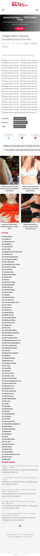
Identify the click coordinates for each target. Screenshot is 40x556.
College (26, 43)
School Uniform (20, 126)
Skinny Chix (8, 449)
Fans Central (8, 247)
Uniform (5, 46)
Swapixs (7, 295)
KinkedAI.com (9, 388)
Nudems (7, 411)
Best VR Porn (8, 287)
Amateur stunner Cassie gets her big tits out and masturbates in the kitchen (9, 188)
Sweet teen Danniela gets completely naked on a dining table (9, 226)
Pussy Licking (9, 515)
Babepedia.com (9, 242)
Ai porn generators (10, 345)
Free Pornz (8, 305)
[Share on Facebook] (22, 136)
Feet (27, 465)
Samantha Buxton (20, 122)
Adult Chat (7, 368)
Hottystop (7, 406)
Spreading (12, 467)
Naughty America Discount (13, 252)
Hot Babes (7, 416)
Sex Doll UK (8, 269)
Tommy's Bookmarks (11, 257)
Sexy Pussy (8, 447)
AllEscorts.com (9, 386)
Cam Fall (7, 350)
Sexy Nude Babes (10, 318)
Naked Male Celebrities (12, 424)
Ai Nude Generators (10, 348)
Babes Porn (8, 277)
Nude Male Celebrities (11, 333)
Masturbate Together (11, 353)
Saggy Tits (5, 467)
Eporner (6, 280)
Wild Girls (7, 459)
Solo (33, 477)
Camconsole (8, 292)
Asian (3, 501)
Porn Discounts (9, 262)
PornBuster (8, 434)
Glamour (18, 501)
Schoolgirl (34, 43)
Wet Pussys (8, 457)
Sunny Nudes (8, 452)
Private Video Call (10, 383)
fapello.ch (7, 239)
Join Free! (20, 28)
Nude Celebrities (9, 429)
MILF (3, 503)
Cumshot (23, 489)
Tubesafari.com (9, 323)
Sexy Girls (7, 442)
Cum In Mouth (16, 489)
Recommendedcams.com (12, 381)
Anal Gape (4, 465)
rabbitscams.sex (7, 361)
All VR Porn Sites (9, 282)
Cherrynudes (8, 409)
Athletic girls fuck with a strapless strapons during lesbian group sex (30, 226)
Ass (9, 465)
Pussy (6, 436)
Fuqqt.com (7, 325)
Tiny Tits (5, 479)
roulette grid (17, 554)
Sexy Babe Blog (9, 439)
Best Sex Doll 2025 (10, 378)
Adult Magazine (9, 414)
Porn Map (7, 249)
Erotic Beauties (9, 297)
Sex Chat (7, 366)
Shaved (16, 515)
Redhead (12, 491)
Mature (33, 501)
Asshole (14, 513)
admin (20, 43)
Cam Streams (8, 335)
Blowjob (9, 489)
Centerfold (12, 501)
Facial (28, 489)
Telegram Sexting (10, 363)
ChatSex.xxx (8, 254)
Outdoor (4, 491)
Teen (37, 477)
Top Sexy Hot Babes (11, 259)
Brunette (17, 465)
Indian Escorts (9, 393)
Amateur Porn (9, 272)
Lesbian (28, 501)
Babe (12, 465)
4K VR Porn (8, 310)
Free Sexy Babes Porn (11, 302)
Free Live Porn (9, 373)
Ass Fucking (8, 513)
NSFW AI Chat (9, 315)
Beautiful (11, 477)
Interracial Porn (9, 421)
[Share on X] (8, 136)
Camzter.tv (7, 307)
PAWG (25, 477)
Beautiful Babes (9, 285)
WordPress (19, 537)
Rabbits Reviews (9, 358)
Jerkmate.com (9, 376)
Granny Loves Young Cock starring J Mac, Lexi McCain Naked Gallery (30, 188)
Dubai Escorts (8, 396)
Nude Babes (8, 236)
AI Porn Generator (10, 391)
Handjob (33, 489)
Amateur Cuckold (10, 267)
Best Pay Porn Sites (10, 338)
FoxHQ (6, 404)
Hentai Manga (9, 312)
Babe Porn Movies (10, 274)
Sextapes (7, 371)
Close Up (23, 465)
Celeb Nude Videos (10, 330)
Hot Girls (7, 419)
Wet (17, 491)
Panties (32, 465)
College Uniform (20, 118)
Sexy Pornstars (9, 444)
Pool (8, 491)
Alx (30, 537)
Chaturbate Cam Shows (12, 264)
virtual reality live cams (12, 454)
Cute (21, 477)
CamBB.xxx (8, 244)
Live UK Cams (8, 300)
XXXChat (7, 355)
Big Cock (4, 489)
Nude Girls (7, 431)
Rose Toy (7, 328)
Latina (23, 501)
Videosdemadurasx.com (12, 340)
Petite (11, 503)
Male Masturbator (10, 399)
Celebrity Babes (9, 290)
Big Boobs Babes (9, 320)
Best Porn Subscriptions (12, 343)
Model (7, 503)
